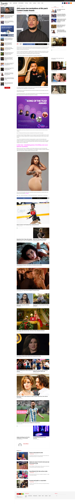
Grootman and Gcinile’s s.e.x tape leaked (37, 480)
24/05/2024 (36, 464)
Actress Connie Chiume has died (36, 452)
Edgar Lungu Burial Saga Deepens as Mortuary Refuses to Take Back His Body (9, 78)
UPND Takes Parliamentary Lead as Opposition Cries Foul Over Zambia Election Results (9, 53)
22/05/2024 (36, 472)
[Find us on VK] (69, 3)
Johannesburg (45, 195)
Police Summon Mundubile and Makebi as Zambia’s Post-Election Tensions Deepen (9, 22)
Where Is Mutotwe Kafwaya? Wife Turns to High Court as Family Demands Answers (9, 64)
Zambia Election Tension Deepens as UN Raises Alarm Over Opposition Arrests (9, 69)
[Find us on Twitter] (65, 3)
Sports (50, 495)
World (43, 495)
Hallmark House (40, 195)
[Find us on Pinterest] (67, 3)
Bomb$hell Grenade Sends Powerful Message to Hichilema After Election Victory (9, 48)
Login (73, 0)
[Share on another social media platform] (48, 44)
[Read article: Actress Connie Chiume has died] (22, 456)
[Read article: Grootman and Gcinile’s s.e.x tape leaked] (22, 484)
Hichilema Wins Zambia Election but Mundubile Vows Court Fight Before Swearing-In (9, 74)
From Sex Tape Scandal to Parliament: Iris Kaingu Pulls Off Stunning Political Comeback (9, 39)
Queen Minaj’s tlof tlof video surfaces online (38, 471)
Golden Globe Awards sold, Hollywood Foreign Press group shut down (61, 26)
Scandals (46, 495)
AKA (19, 195)
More (26, 496)
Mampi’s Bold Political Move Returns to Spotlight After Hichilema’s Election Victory (8, 44)
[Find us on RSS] (71, 3)
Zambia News (30, 495)
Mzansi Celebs (29, 12)
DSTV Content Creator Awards (33, 195)
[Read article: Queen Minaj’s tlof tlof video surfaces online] (22, 475)
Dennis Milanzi (19, 12)
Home (26, 495)
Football (39, 495)
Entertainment (35, 495)
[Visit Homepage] (4, 3)
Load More (7, 87)
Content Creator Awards (24, 195)
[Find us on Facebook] (62, 3)
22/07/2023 (24, 12)
